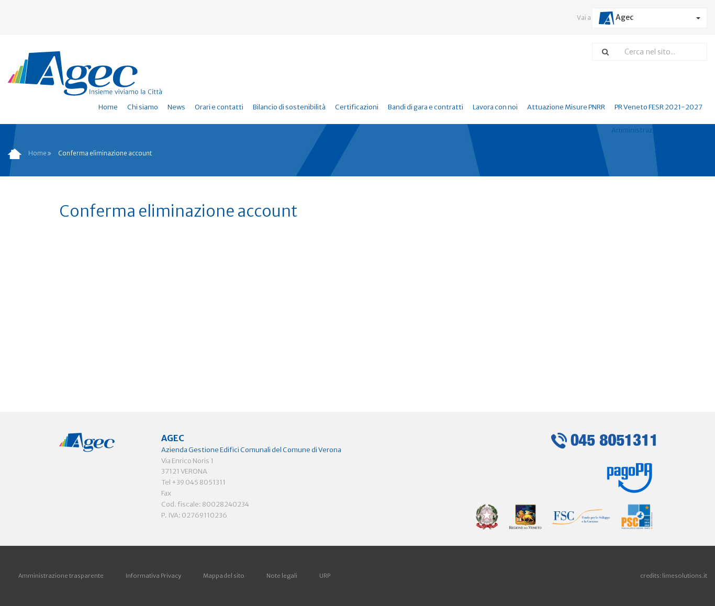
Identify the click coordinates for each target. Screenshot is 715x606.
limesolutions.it (684, 575)
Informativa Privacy (153, 575)
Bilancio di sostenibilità (289, 107)
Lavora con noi (495, 107)
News (176, 107)
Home (108, 107)
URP (324, 575)
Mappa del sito (223, 575)
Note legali (281, 575)
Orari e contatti (219, 107)
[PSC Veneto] (564, 516)
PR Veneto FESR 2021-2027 (658, 107)
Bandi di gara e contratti (425, 107)
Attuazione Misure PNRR (566, 107)
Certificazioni (356, 107)
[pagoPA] (630, 474)
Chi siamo (142, 107)
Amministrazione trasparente (61, 575)
